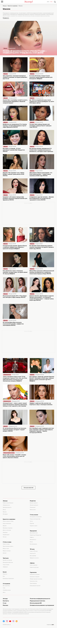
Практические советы (8, 546)
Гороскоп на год (33, 581)
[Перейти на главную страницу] (28, 2)
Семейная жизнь (7, 590)
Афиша (32, 563)
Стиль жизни (34, 514)
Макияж (5, 48)
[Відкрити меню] (2, 2)
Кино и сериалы (33, 565)
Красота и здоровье (9, 519)
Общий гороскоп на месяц (36, 579)
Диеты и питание (7, 530)
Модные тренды (7, 550)
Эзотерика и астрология (35, 516)
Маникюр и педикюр (7, 528)
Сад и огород (6, 564)
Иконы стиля (6, 548)
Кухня (4, 572)
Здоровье (5, 532)
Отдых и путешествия (35, 519)
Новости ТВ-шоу (34, 551)
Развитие (33, 501)
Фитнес (4, 537)
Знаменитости (7, 374)
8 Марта (32, 537)
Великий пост (33, 539)
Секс (4, 588)
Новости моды (6, 544)
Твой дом (6, 558)
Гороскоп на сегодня (34, 574)
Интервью (5, 514)
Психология (32, 507)
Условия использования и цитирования (42, 605)
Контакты (6, 601)
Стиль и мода (7, 542)
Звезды (5, 501)
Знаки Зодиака (33, 583)
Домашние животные (8, 562)
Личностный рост (34, 505)
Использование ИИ (36, 603)
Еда (4, 576)
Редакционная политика (37, 601)
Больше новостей (28, 487)
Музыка (4, 511)
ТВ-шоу (32, 549)
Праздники (33, 531)
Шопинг (4, 553)
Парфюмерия (6, 534)
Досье (4, 509)
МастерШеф (33, 555)
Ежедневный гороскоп (35, 585)
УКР (48, 1)
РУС (51, 1)
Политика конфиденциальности (40, 598)
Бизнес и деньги (34, 502)
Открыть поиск (55, 2)
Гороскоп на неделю (34, 576)
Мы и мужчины (6, 585)
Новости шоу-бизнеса (8, 502)
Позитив (32, 523)
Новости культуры (34, 567)
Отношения (6, 583)
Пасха (31, 541)
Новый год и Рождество (35, 535)
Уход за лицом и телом (9, 452)
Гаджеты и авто (33, 525)
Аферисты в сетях (34, 558)
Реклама (5, 605)
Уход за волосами (7, 523)
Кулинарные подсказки (8, 578)
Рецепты (5, 574)
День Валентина (34, 532)
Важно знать (33, 509)
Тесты (31, 521)
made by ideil (50, 624)
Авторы (5, 598)
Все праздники (33, 544)
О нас (4, 603)
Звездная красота (7, 507)
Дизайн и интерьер (7, 560)
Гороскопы (33, 572)
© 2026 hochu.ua (7, 624)
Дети (4, 592)
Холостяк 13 (32, 553)
